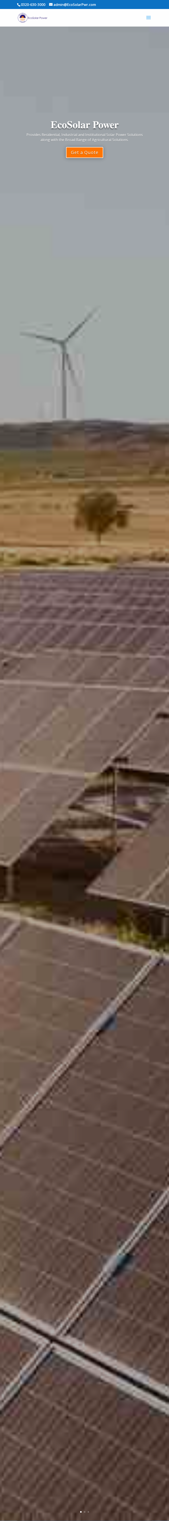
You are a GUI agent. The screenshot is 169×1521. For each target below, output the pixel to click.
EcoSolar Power (84, 127)
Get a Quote (84, 147)
